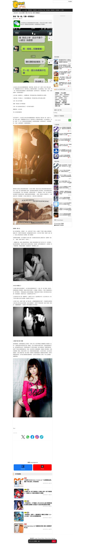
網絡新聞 (52, 10)
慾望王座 (65, 101)
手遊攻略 (35, 10)
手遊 (28, 489)
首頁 (15, 10)
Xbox (61, 94)
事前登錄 (30, 10)
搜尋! (70, 1)
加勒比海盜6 (67, 104)
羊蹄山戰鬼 (64, 102)
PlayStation (66, 94)
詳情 (39, 541)
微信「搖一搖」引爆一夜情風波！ (33, 12)
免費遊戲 (57, 92)
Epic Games (64, 99)
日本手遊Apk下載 (41, 10)
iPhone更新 (63, 92)
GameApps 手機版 (59, 223)
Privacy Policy (41, 538)
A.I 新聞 (62, 10)
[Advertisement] (32, 450)
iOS (56, 97)
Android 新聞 (24, 10)
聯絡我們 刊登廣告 (59, 225)
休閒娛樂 (57, 10)
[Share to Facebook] (32, 436)
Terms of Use (48, 538)
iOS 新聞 (19, 10)
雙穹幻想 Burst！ (59, 104)
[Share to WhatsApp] (28, 436)
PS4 (60, 101)
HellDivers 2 (65, 96)
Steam (56, 94)
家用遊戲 (48, 10)
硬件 (25, 478)
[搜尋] (69, 120)
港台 (25, 489)
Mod (56, 101)
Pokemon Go (58, 96)
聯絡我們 (32, 538)
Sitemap (53, 538)
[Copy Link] (41, 436)
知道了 (54, 541)
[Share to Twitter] (23, 436)
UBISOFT (57, 99)
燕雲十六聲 (57, 105)
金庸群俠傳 (57, 102)
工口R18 (61, 97)
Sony (65, 97)
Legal (36, 538)
